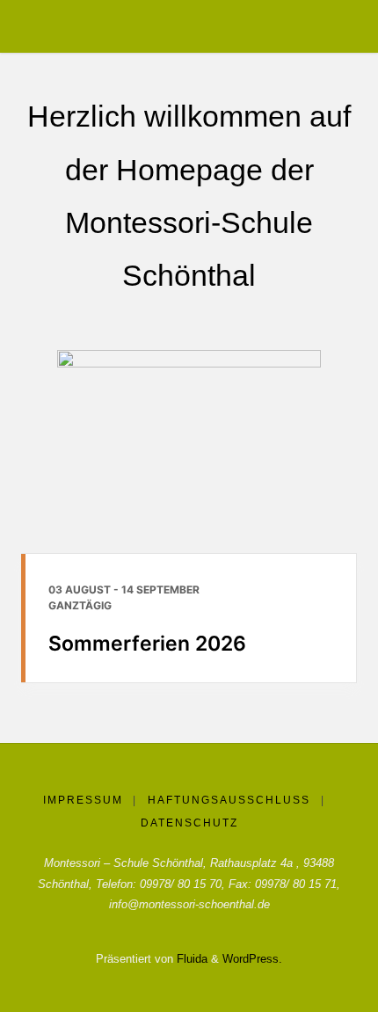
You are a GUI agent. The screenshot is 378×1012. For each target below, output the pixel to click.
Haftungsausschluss (229, 800)
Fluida (190, 958)
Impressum (83, 800)
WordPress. (252, 958)
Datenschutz (189, 823)
